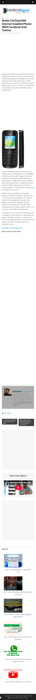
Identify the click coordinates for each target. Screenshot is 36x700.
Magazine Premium (13, 697)
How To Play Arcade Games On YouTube (18, 682)
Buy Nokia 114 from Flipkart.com (12, 228)
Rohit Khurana (6, 33)
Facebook (31, 187)
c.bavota (26, 697)
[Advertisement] (18, 54)
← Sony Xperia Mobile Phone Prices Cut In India (9, 421)
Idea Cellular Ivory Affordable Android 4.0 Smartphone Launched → (25, 422)
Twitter (7, 190)
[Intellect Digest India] (16, 9)
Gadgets (6, 18)
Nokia (4, 74)
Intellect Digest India (16, 696)
